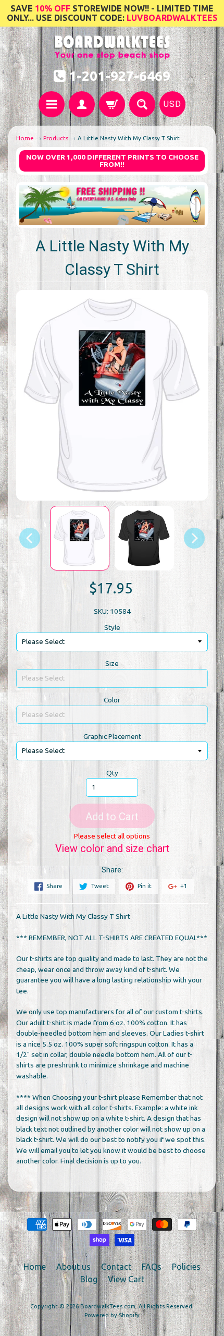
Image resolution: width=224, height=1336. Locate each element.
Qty (112, 773)
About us (73, 1266)
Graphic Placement (112, 736)
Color (112, 700)
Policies (186, 1266)
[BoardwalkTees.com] (112, 54)
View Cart (126, 1279)
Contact (116, 1266)
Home (25, 138)
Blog (88, 1279)
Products (55, 138)
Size (112, 663)
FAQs (151, 1266)
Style (112, 627)
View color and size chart (112, 849)
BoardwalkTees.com (107, 1306)
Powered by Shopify (112, 1315)
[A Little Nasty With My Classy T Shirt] (79, 538)
